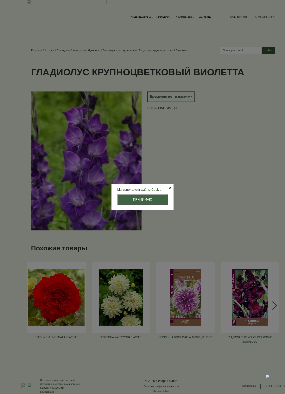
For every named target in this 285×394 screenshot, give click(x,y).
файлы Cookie (151, 189)
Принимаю (142, 199)
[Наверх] (270, 366)
